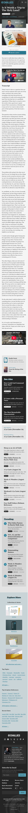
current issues (21, 675)
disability (5, 677)
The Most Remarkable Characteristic (12, 413)
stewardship (13, 16)
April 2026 (4, 716)
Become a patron (14, 52)
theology (5, 681)
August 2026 (5, 714)
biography (9, 673)
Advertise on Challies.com (14, 46)
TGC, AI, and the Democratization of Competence (15, 537)
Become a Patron (19, 780)
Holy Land (5, 16)
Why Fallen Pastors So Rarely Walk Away (12, 459)
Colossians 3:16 (6, 702)
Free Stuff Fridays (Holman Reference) (14, 504)
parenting (18, 677)
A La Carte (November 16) (14, 429)
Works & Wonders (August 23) (14, 480)
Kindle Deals (16, 360)
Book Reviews (14, 646)
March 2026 (11, 716)
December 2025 (14, 718)
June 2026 (17, 714)
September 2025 (6, 723)
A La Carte (14, 660)
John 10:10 (17, 695)
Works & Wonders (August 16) (15, 565)
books (23, 673)
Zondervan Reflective (17, 30)
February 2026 (18, 716)
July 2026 (11, 714)
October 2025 (14, 721)
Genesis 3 (10, 693)
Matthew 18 (5, 695)
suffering (19, 679)
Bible (4, 673)
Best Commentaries (7, 788)
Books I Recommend (7, 785)
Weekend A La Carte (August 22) (15, 492)
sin (15, 679)
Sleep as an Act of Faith (13, 448)
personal (5, 679)
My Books (4, 783)
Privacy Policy (14, 809)
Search (22, 792)
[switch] (16, 788)
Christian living (7, 675)
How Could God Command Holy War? (14, 384)
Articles (14, 617)
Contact (17, 785)
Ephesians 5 (5, 700)
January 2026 (5, 718)
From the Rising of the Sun (16, 370)
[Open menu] (25, 2)
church (14, 675)
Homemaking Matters (13, 551)
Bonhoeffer (17, 673)
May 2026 (23, 714)
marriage (11, 677)
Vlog (13, 14)
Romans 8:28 (11, 698)
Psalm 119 (16, 693)
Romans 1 (4, 698)
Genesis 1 (4, 693)
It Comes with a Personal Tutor (13, 399)
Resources (14, 631)
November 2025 (6, 721)
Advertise (17, 783)
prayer (10, 679)
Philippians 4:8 (13, 700)
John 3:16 (11, 695)
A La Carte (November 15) (14, 437)
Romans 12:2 (19, 698)
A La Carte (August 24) (12, 470)
